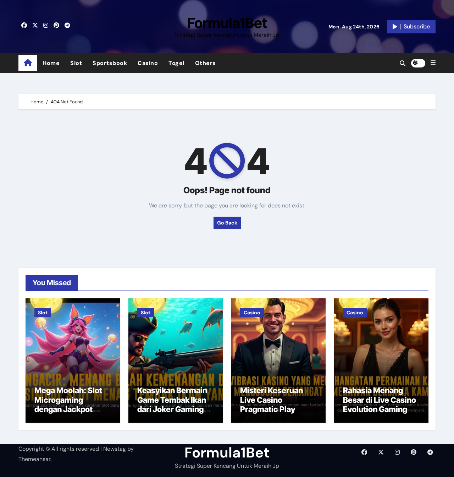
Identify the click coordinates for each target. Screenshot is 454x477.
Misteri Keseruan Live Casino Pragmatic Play (271, 400)
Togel (176, 63)
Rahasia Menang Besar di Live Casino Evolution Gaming (379, 400)
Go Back (227, 222)
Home (51, 63)
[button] (433, 63)
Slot (76, 63)
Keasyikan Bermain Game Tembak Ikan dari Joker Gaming (172, 400)
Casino (148, 63)
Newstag (114, 448)
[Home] (27, 63)
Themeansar (34, 459)
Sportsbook (110, 63)
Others (205, 63)
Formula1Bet (227, 23)
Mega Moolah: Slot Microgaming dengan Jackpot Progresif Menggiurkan (68, 409)
